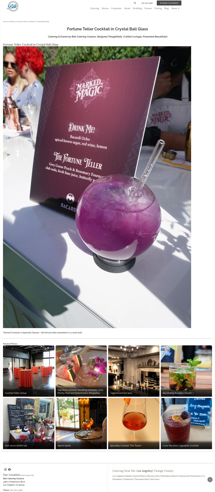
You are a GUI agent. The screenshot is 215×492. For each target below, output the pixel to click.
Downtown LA (197, 476)
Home (5, 21)
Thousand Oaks (141, 479)
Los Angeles (118, 476)
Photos (12, 21)
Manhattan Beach (169, 476)
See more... (155, 479)
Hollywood (184, 476)
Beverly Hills (154, 476)
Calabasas (128, 479)
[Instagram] (5, 469)
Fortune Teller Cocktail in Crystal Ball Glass (32, 21)
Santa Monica (139, 476)
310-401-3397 (16, 490)
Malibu (128, 476)
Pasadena (117, 479)
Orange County (164, 470)
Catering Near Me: (124, 470)
